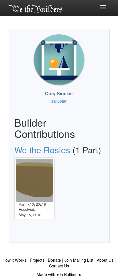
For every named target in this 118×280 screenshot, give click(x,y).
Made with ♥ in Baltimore (59, 274)
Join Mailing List (78, 260)
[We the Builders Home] (35, 8)
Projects (37, 260)
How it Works (14, 260)
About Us (105, 260)
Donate (54, 260)
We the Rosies (42, 150)
